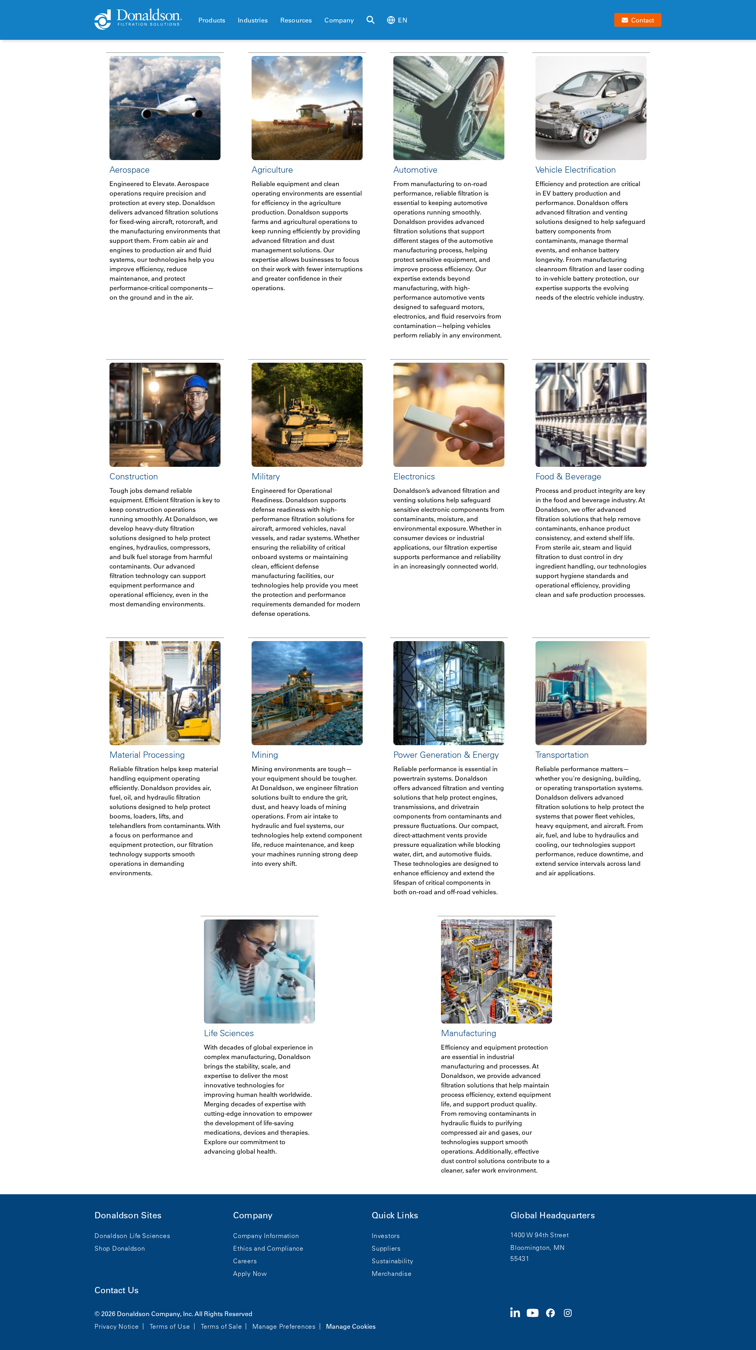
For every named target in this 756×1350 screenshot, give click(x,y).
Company (339, 20)
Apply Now (250, 1273)
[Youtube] (535, 1319)
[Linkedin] (518, 1319)
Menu (200, 7)
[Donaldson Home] (143, 19)
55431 (520, 1258)
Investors (386, 1236)
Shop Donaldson (119, 1248)
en (402, 20)
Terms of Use (170, 1326)
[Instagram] (571, 1319)
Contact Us (116, 1290)
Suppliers (386, 1248)
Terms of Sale (221, 1326)
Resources (296, 20)
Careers (245, 1261)
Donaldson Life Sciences (132, 1236)
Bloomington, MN (537, 1247)
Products (211, 20)
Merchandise (391, 1273)
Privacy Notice (116, 1326)
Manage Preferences (284, 1326)
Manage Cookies (351, 1326)
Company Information (266, 1236)
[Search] (370, 20)
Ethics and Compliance (268, 1248)
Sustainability (392, 1261)
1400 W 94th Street (539, 1235)
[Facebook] (553, 1319)
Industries (253, 20)
